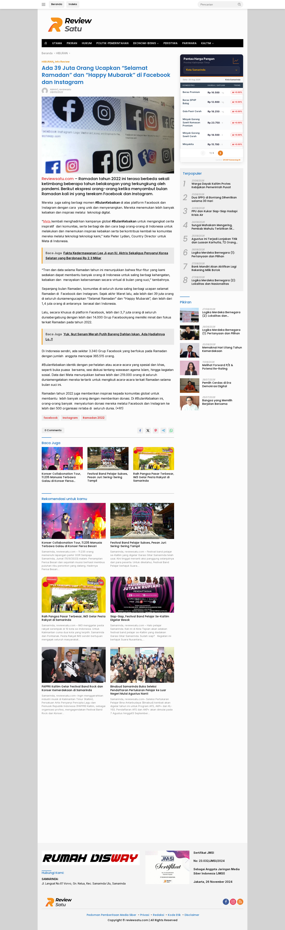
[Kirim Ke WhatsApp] (171, 430)
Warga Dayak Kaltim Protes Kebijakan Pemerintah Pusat (211, 185)
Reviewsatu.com (58, 178)
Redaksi (158, 915)
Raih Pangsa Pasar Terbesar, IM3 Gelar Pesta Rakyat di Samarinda (153, 477)
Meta (47, 221)
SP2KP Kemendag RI (231, 160)
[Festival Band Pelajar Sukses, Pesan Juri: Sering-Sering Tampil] (108, 458)
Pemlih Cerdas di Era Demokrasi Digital (216, 384)
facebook (51, 418)
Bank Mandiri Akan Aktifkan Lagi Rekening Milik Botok (214, 268)
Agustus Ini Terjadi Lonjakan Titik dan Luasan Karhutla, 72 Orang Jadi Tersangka (214, 240)
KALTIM (206, 43)
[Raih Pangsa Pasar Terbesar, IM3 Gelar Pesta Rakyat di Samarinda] (153, 458)
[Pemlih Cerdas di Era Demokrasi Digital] (189, 385)
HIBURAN (48, 61)
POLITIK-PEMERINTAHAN (112, 43)
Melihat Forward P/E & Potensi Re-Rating (217, 366)
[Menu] (44, 4)
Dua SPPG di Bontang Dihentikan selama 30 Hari (214, 199)
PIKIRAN (72, 43)
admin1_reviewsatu (60, 89)
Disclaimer (192, 915)
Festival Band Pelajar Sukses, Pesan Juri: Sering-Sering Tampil (107, 477)
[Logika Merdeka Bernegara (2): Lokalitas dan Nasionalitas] (189, 315)
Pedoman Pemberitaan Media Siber (111, 915)
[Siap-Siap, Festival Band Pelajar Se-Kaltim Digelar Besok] (142, 595)
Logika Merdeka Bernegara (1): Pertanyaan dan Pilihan (213, 254)
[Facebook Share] (140, 430)
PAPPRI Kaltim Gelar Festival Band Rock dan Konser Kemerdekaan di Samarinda (72, 688)
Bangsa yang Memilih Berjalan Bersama (217, 402)
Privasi (144, 915)
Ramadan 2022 (93, 418)
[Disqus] (108, 779)
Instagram (70, 418)
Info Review (62, 61)
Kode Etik (174, 915)
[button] (239, 4)
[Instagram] (233, 902)
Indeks (73, 4)
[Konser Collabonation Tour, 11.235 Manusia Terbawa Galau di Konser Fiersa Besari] (62, 458)
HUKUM (87, 43)
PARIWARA (189, 43)
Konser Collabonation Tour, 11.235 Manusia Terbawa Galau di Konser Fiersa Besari (61, 477)
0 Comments (53, 430)
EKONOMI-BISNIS (144, 43)
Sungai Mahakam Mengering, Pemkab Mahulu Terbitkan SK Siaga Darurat (212, 226)
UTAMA (57, 43)
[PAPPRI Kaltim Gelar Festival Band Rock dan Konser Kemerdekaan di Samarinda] (74, 665)
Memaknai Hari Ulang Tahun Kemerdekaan (222, 349)
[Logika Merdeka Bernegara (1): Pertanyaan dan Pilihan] (189, 332)
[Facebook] (226, 902)
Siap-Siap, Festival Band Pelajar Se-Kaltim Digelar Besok (139, 618)
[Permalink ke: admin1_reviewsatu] (45, 90)
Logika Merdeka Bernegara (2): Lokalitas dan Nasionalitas (214, 282)
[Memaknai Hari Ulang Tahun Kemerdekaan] (189, 350)
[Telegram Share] (163, 430)
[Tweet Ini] (148, 430)
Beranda (56, 4)
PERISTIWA (170, 43)
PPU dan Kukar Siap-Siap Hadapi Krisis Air (214, 213)
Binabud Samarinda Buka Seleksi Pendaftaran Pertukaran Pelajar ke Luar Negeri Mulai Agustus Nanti (138, 690)
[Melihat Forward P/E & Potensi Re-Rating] (189, 368)
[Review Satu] (71, 23)
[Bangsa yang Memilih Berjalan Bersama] (189, 403)
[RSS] (240, 902)
